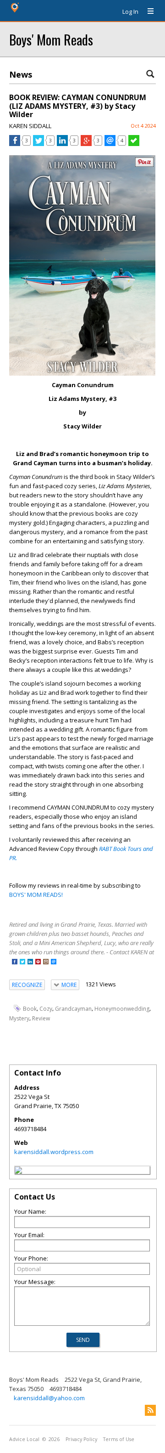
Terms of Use (118, 1439)
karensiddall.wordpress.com (54, 1152)
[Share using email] (110, 144)
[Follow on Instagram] (46, 962)
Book (30, 1009)
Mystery (19, 1018)
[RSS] (150, 1410)
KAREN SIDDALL (30, 126)
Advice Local (24, 1439)
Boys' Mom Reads (51, 39)
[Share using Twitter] (38, 144)
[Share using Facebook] (14, 144)
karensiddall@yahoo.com (49, 1398)
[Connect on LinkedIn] (30, 962)
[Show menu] (147, 11)
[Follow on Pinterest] (38, 962)
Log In (130, 11)
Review (41, 1018)
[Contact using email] (53, 962)
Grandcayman (73, 1009)
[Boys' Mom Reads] (18, 1171)
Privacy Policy (81, 1439)
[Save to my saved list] (133, 144)
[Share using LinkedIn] (62, 144)
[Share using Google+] (86, 144)
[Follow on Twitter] (22, 962)
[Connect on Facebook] (14, 962)
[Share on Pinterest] (144, 164)
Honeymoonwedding (121, 1009)
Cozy (45, 1009)
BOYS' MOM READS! (36, 894)
